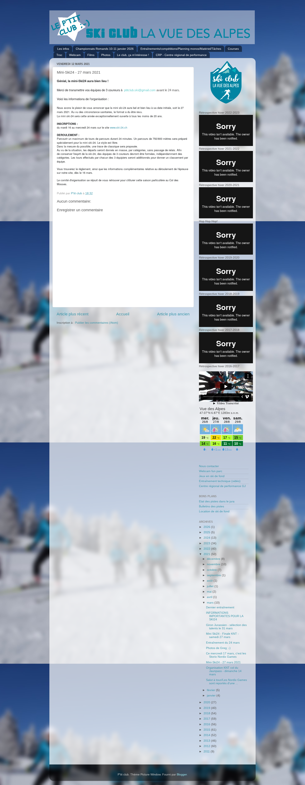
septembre (214, 575)
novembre (214, 564)
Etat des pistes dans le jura (216, 501)
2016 (207, 724)
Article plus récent (72, 314)
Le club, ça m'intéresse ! (133, 55)
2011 (207, 751)
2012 (207, 746)
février (211, 690)
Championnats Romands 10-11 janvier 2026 (105, 48)
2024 (207, 537)
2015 (207, 729)
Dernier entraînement (220, 607)
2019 (207, 708)
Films (90, 55)
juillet (210, 586)
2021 (207, 554)
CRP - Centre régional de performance (181, 55)
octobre (212, 569)
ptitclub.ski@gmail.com (140, 90)
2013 (207, 740)
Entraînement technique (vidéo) (219, 481)
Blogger (182, 774)
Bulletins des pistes (211, 506)
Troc (59, 55)
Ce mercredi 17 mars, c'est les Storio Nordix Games (226, 655)
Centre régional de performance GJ (222, 486)
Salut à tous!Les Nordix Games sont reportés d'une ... (226, 681)
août (210, 580)
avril (210, 597)
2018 (207, 713)
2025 (207, 532)
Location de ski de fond (214, 511)
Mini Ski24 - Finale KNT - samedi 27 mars (222, 635)
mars (210, 602)
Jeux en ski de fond (211, 476)
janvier (211, 695)
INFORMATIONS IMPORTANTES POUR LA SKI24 (224, 616)
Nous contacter (209, 466)
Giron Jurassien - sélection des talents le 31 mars (226, 626)
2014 (207, 735)
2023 (207, 543)
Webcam (75, 55)
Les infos (63, 48)
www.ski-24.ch (118, 127)
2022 (207, 548)
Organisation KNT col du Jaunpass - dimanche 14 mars (224, 671)
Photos (105, 55)
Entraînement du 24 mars (223, 642)
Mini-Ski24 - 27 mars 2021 (223, 662)
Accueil (122, 314)
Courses (233, 48)
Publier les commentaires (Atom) (96, 322)
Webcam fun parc (210, 471)
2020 (207, 702)
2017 (207, 718)
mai (209, 591)
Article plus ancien (173, 314)
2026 (207, 527)
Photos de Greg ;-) (218, 648)
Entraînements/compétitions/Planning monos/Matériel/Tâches (180, 48)
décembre (214, 558)
